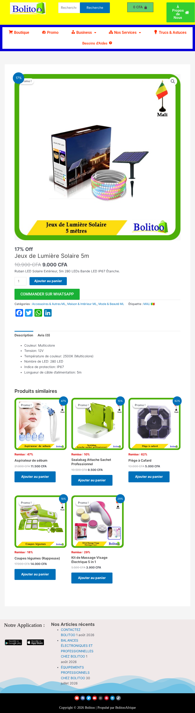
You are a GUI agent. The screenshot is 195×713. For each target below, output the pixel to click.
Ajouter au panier (48, 281)
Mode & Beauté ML (111, 304)
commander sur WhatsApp (47, 294)
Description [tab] (24, 335)
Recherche (95, 8)
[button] (83, 32)
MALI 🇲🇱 (149, 304)
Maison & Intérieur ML (82, 304)
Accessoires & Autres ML (49, 304)
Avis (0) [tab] (44, 335)
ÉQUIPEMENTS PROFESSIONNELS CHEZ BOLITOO (75, 672)
